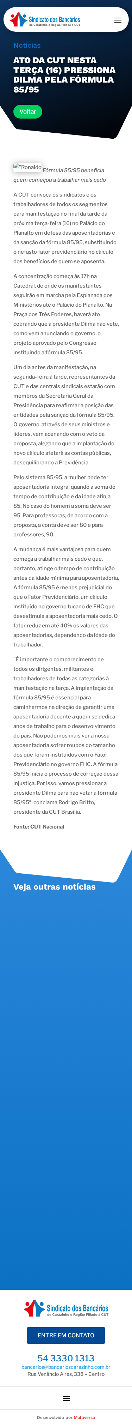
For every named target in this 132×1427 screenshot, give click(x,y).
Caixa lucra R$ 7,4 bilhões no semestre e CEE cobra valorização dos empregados (59, 1037)
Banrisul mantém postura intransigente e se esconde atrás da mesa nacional (65, 921)
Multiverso (84, 1417)
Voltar (27, 111)
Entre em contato (66, 1335)
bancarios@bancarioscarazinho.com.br (66, 1367)
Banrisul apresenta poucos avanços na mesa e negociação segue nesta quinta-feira (62, 1162)
